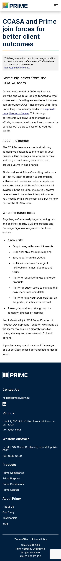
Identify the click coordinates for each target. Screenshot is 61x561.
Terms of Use (21, 539)
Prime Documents (13, 484)
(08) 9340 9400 (12, 455)
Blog (5, 523)
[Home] (30, 375)
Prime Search (11, 489)
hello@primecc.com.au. (17, 67)
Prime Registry (11, 478)
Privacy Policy (39, 539)
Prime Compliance (13, 472)
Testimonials (10, 517)
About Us (8, 506)
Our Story (8, 512)
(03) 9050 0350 (12, 430)
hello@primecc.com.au (16, 397)
